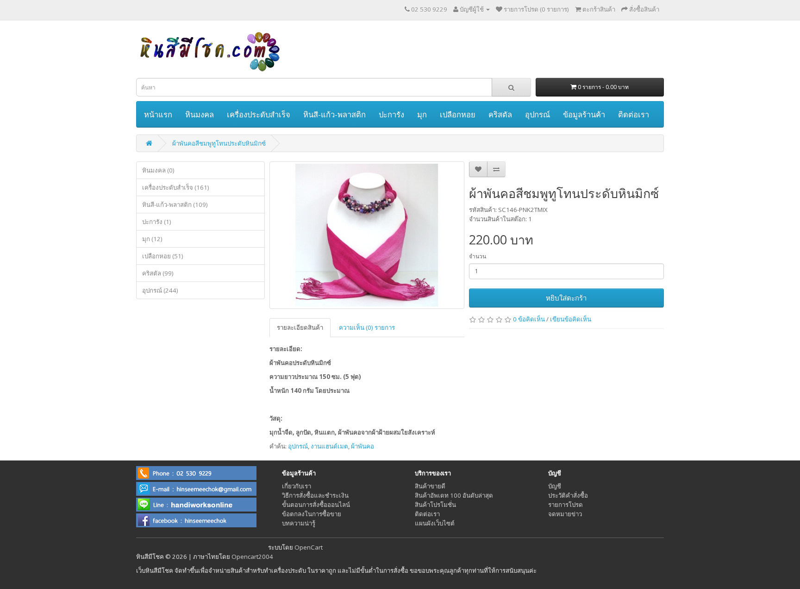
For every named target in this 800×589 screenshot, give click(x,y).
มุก (422, 114)
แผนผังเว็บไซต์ (435, 523)
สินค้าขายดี (430, 486)
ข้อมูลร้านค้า (584, 114)
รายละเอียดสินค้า (300, 327)
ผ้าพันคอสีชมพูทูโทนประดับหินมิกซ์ (219, 143)
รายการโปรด (565, 504)
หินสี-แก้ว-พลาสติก (334, 114)
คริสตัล (500, 114)
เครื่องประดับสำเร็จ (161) (175, 187)
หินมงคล (199, 114)
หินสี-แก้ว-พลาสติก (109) (175, 204)
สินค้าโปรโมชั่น (435, 504)
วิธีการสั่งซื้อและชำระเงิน (315, 495)
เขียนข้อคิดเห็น (570, 319)
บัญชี (554, 486)
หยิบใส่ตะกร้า (566, 297)
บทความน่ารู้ (298, 523)
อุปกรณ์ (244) (160, 290)
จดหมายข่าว (565, 514)
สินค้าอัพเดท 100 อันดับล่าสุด (454, 495)
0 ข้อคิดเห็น (529, 319)
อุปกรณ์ (537, 114)
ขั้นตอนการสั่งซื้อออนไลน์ (316, 504)
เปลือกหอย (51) (162, 256)
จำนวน (477, 256)
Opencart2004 (252, 556)
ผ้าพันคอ (362, 446)
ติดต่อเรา (633, 114)
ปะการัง (391, 114)
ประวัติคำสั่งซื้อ (568, 495)
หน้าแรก (158, 114)
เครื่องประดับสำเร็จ (258, 114)
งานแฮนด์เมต (329, 446)
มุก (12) (152, 239)
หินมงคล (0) (158, 170)
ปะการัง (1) (156, 222)
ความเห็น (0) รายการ (367, 327)
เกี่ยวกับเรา (296, 486)
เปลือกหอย (457, 114)
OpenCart (308, 547)
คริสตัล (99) (158, 273)
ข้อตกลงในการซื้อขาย (311, 514)
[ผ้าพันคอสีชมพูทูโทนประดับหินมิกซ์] (366, 235)
